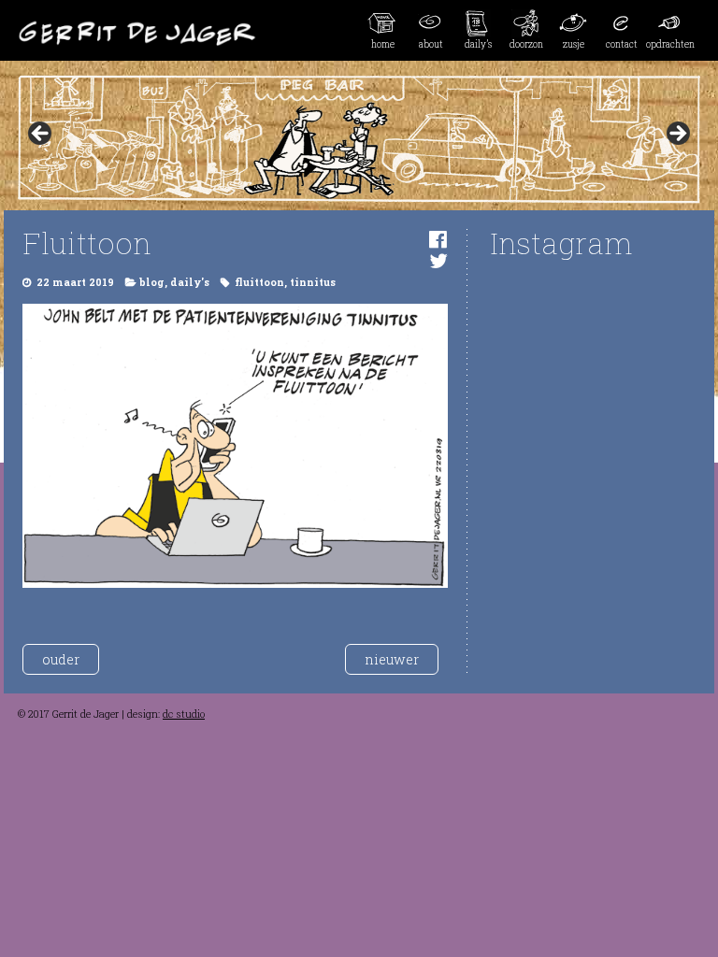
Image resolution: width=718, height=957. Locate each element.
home (383, 43)
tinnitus (313, 282)
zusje (573, 43)
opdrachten (670, 43)
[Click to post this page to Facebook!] (438, 238)
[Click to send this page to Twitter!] (438, 260)
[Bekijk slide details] (359, 139)
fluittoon (259, 282)
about (431, 43)
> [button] (677, 135)
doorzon (526, 43)
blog (152, 282)
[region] (359, 139)
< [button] (41, 135)
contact (622, 43)
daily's (189, 282)
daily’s (478, 43)
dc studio (184, 714)
